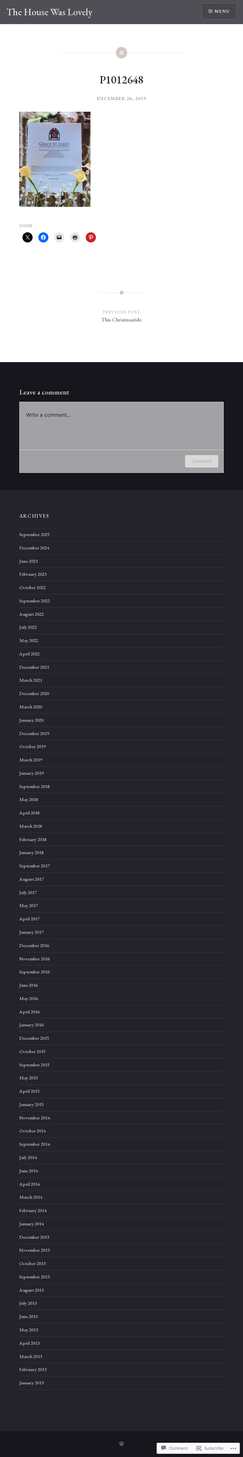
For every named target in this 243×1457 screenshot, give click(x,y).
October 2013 (32, 1263)
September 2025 (34, 534)
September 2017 (34, 866)
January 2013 (31, 1383)
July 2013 (28, 1303)
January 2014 (31, 1224)
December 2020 (34, 693)
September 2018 (34, 786)
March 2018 (30, 826)
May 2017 (28, 905)
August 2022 (31, 614)
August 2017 (31, 879)
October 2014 (32, 1131)
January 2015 (31, 1104)
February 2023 (33, 574)
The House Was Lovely (49, 12)
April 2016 (29, 1012)
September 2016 (34, 972)
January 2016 (31, 1025)
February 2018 (33, 839)
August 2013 (31, 1290)
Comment (202, 461)
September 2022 (34, 601)
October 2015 (32, 1051)
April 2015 (29, 1091)
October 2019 (32, 746)
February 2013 (33, 1369)
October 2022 (32, 587)
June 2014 (28, 1171)
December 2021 (34, 667)
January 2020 (31, 720)
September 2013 (34, 1277)
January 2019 (31, 773)
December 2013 (34, 1237)
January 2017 (31, 932)
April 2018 (29, 813)
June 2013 (28, 1316)
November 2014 (34, 1118)
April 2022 (29, 654)
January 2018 (31, 852)
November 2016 (34, 959)
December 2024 (34, 548)
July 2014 (28, 1157)
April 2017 (29, 919)
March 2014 (30, 1197)
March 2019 (30, 760)
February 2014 (33, 1210)
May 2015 (28, 1078)
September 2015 (34, 1065)
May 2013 (28, 1330)
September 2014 (34, 1144)
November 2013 (34, 1250)
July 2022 (28, 627)
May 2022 (28, 640)
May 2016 (28, 998)
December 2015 (34, 1038)
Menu (222, 11)
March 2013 (30, 1356)
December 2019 (34, 733)
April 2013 (29, 1343)
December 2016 (34, 945)
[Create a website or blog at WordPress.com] (121, 1444)
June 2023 (28, 561)
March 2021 (30, 680)
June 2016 (28, 985)
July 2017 (28, 892)
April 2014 (29, 1184)
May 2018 (28, 799)
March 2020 (30, 707)
